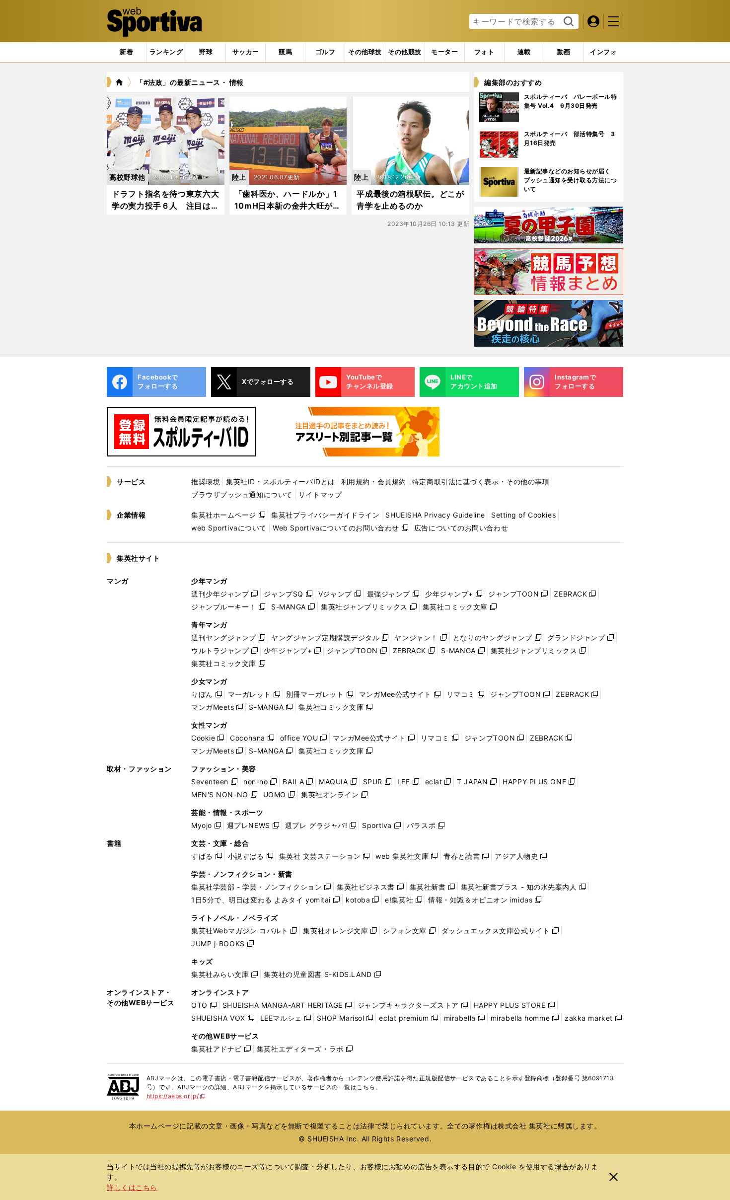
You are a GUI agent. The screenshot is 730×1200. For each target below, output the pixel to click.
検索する (567, 21)
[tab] (205, 52)
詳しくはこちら (132, 1187)
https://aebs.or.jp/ (176, 1096)
